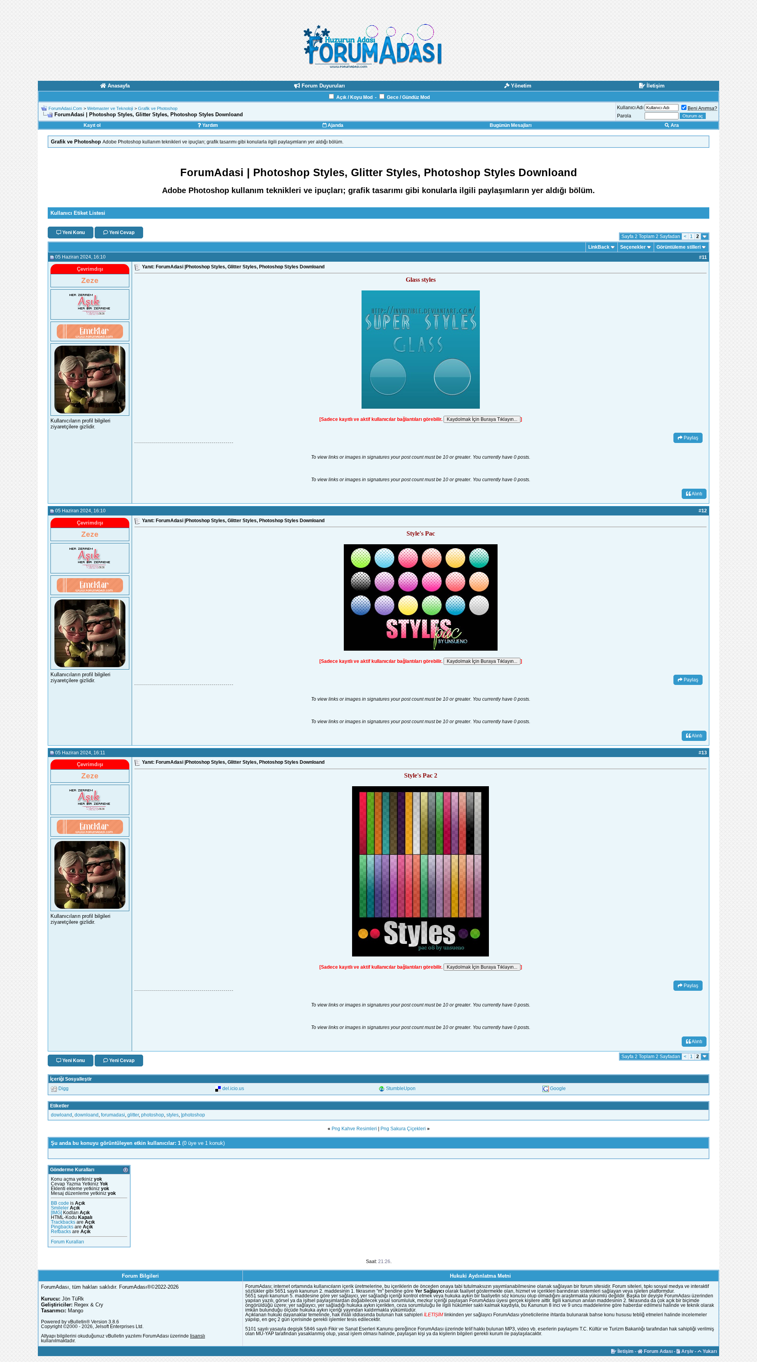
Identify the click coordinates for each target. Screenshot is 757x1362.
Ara (674, 125)
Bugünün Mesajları (510, 125)
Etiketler (59, 1105)
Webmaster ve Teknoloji (110, 108)
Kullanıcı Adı (630, 107)
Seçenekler (633, 247)
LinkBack (599, 247)
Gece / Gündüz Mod (408, 97)
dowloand (61, 1115)
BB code (60, 1203)
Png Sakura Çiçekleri (403, 1128)
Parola (624, 116)
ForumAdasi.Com (65, 108)
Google (558, 1088)
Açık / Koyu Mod (354, 97)
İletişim (625, 1351)
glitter (133, 1115)
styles (172, 1115)
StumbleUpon (401, 1088)
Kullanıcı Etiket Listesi (77, 213)
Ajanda (334, 125)
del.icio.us (233, 1088)
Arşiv (687, 1351)
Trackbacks (63, 1222)
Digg (63, 1088)
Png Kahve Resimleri (354, 1128)
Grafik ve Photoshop (157, 108)
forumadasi (113, 1115)
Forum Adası (658, 1351)
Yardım (209, 125)
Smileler (60, 1208)
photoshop (152, 1115)
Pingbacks (62, 1226)
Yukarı (709, 1351)
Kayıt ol (92, 125)
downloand (87, 1115)
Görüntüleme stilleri (678, 247)
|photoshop (193, 1115)
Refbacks (61, 1231)
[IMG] (56, 1212)
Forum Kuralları (67, 1241)
